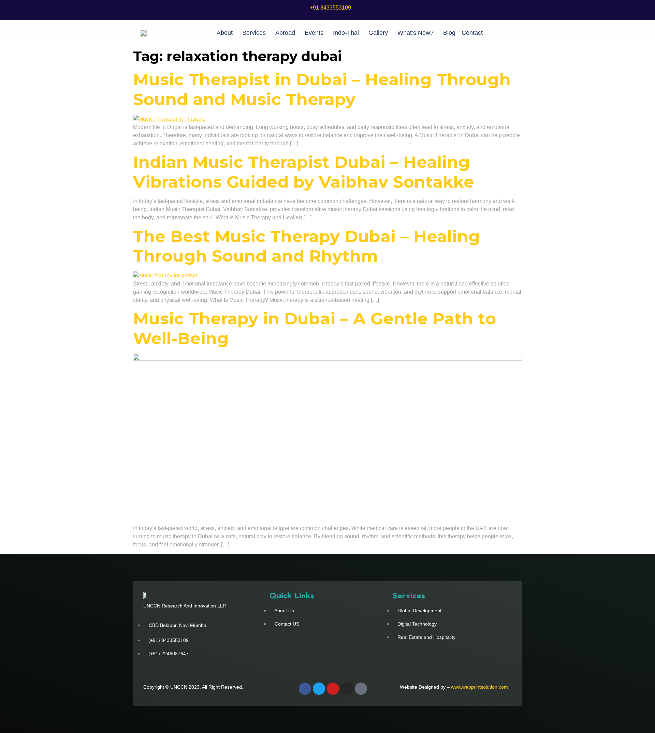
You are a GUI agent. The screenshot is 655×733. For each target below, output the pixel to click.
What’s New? (415, 32)
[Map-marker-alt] (361, 689)
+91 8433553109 (330, 8)
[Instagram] (347, 689)
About (225, 32)
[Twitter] (319, 689)
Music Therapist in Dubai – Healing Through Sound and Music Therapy (322, 89)
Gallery (378, 32)
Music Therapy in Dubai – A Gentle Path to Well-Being (314, 328)
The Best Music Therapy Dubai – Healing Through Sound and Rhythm (306, 246)
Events (314, 32)
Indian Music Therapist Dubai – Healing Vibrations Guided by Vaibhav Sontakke (303, 172)
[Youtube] (333, 689)
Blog (449, 32)
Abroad (285, 32)
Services (254, 32)
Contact (472, 32)
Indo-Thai (346, 32)
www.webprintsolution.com (479, 687)
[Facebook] (305, 689)
